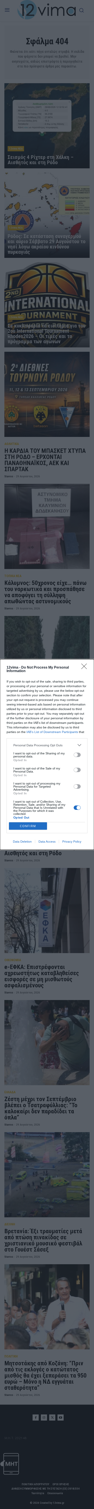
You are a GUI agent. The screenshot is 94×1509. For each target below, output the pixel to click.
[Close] (85, 668)
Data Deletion (22, 841)
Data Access (47, 841)
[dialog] (47, 754)
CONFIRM (28, 826)
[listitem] (47, 745)
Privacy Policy (71, 841)
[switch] (77, 755)
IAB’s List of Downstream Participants (52, 732)
